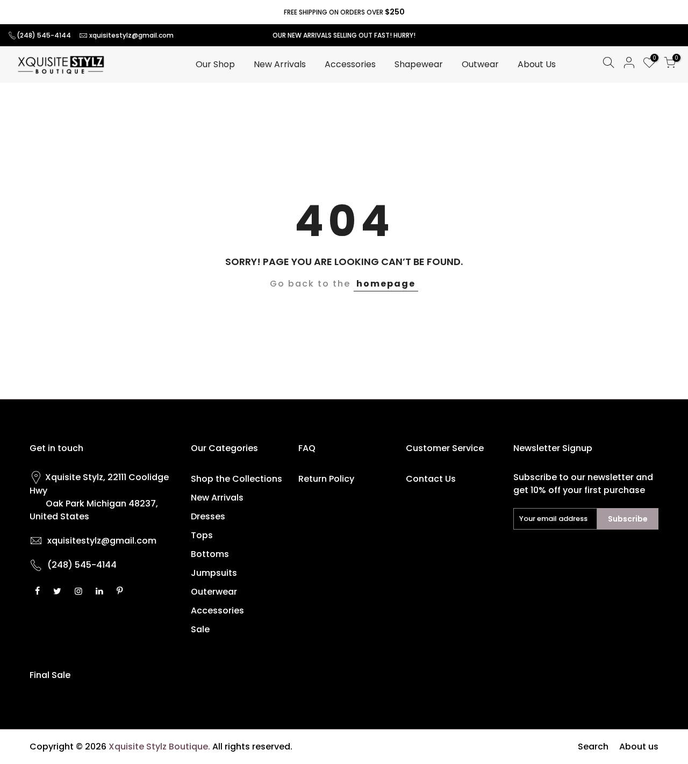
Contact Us (431, 479)
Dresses (208, 516)
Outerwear (214, 592)
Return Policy (326, 479)
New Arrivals (280, 64)
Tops (202, 535)
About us (638, 746)
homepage (385, 283)
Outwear (480, 64)
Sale (200, 629)
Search (593, 746)
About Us (537, 64)
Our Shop (215, 64)
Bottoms (210, 554)
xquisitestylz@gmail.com (131, 35)
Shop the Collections (236, 479)
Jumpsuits (214, 573)
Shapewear (419, 64)
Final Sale (50, 675)
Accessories (350, 64)
